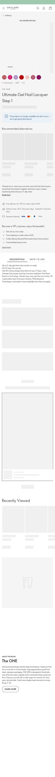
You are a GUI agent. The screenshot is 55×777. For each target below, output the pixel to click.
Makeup (8, 15)
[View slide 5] (33, 69)
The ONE (6, 89)
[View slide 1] (10, 69)
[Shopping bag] (50, 8)
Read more (6, 195)
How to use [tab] (37, 259)
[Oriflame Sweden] (12, 8)
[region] (27, 47)
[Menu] (3, 8)
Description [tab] (17, 259)
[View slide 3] (21, 69)
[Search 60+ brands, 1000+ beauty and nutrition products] (38, 8)
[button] (4, 77)
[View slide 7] (44, 69)
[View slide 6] (39, 69)
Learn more (6, 247)
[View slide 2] (16, 69)
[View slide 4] (27, 69)
